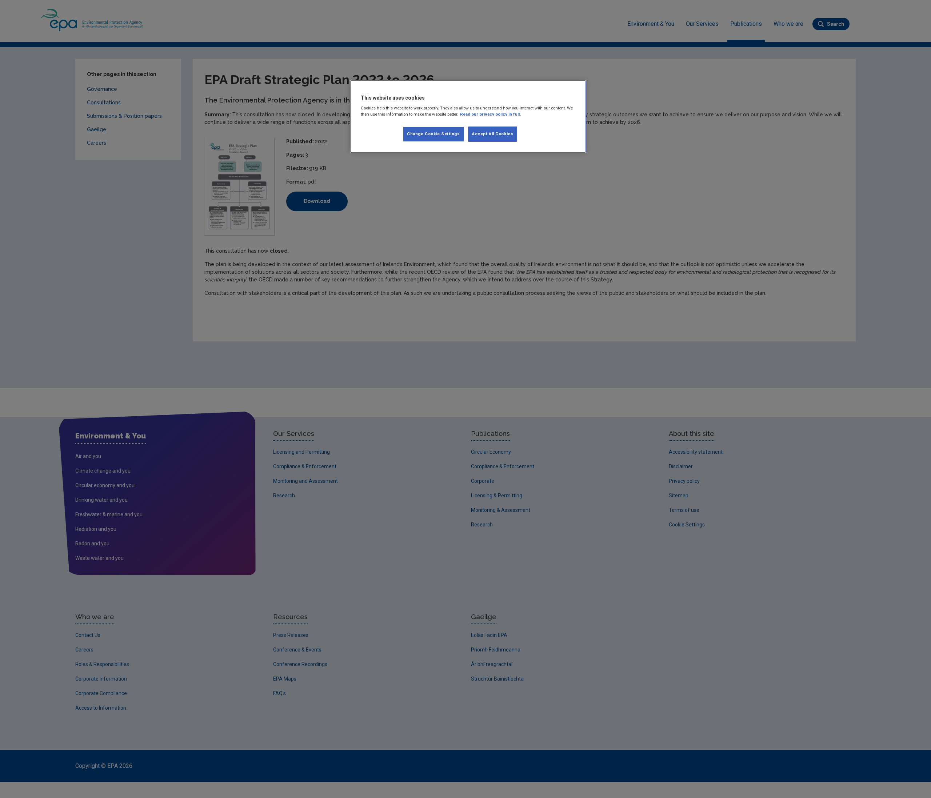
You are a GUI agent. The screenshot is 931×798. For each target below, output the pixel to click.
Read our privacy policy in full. (490, 114)
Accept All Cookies (492, 133)
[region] (468, 116)
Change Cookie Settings (433, 133)
